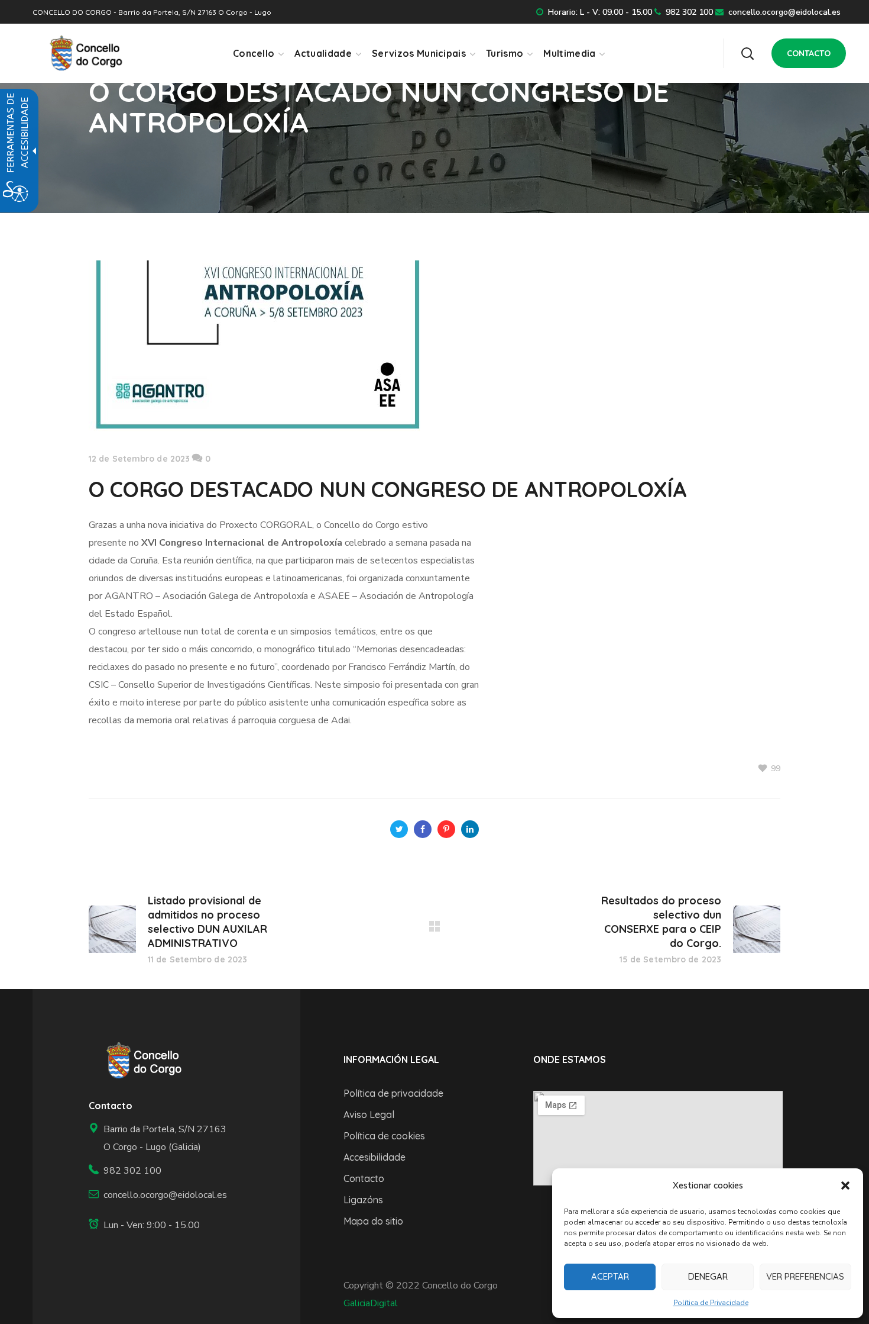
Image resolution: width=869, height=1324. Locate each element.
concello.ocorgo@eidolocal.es (784, 12)
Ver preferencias (805, 1276)
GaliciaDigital (370, 1303)
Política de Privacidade (710, 1302)
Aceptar (610, 1276)
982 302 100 (689, 12)
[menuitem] (258, 53)
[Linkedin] (470, 829)
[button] (845, 1185)
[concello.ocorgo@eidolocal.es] (159, 1195)
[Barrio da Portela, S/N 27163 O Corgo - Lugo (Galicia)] (159, 1138)
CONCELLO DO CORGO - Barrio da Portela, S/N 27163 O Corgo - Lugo (152, 12)
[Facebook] (423, 829)
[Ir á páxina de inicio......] (140, 1060)
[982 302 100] (159, 1171)
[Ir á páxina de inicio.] (82, 52)
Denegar (708, 1276)
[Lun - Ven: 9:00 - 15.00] (159, 1225)
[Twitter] (399, 829)
